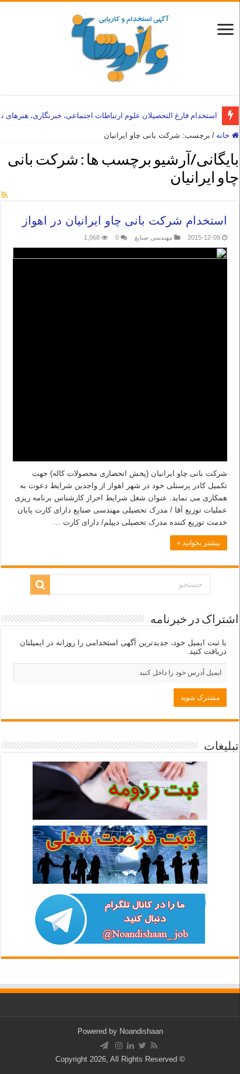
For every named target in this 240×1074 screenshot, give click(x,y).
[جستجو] (40, 585)
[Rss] (154, 1045)
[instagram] (118, 1045)
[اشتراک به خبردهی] (4, 195)
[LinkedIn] (130, 1045)
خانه (224, 135)
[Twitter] (142, 1045)
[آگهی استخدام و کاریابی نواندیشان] (120, 46)
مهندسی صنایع (153, 237)
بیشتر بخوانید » (198, 543)
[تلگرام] (104, 1045)
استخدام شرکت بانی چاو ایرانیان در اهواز (124, 220)
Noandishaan (141, 1031)
